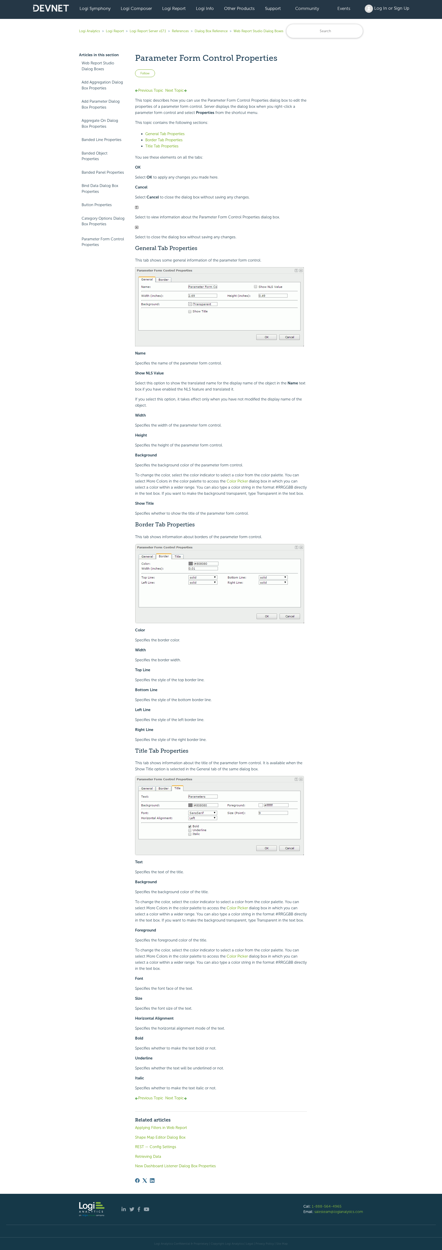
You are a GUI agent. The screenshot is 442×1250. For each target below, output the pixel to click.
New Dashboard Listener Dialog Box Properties (175, 1166)
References (180, 31)
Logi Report (174, 8)
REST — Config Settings (155, 1147)
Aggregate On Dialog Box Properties (100, 123)
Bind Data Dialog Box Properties (100, 188)
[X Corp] (144, 1180)
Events (343, 8)
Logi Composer (136, 8)
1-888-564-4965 (326, 1206)
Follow (145, 73)
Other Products (239, 8)
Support (273, 8)
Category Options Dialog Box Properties (103, 221)
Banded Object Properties (94, 156)
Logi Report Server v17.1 (148, 31)
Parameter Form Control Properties (103, 242)
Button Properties (97, 205)
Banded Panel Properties (103, 172)
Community (307, 8)
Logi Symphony (95, 8)
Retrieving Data (148, 1156)
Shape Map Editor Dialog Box (160, 1137)
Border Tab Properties (164, 140)
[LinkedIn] (152, 1180)
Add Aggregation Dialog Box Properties (102, 85)
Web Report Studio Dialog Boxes (258, 31)
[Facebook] (137, 1180)
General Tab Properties (165, 134)
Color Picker (237, 481)
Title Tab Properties (162, 146)
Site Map (282, 1243)
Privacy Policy (265, 1243)
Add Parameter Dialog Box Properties (101, 104)
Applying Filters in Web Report (161, 1127)
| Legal (249, 1243)
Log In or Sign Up (391, 8)
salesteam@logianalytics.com (338, 1211)
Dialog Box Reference (211, 31)
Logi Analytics (89, 31)
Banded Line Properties (101, 139)
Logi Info (205, 8)
